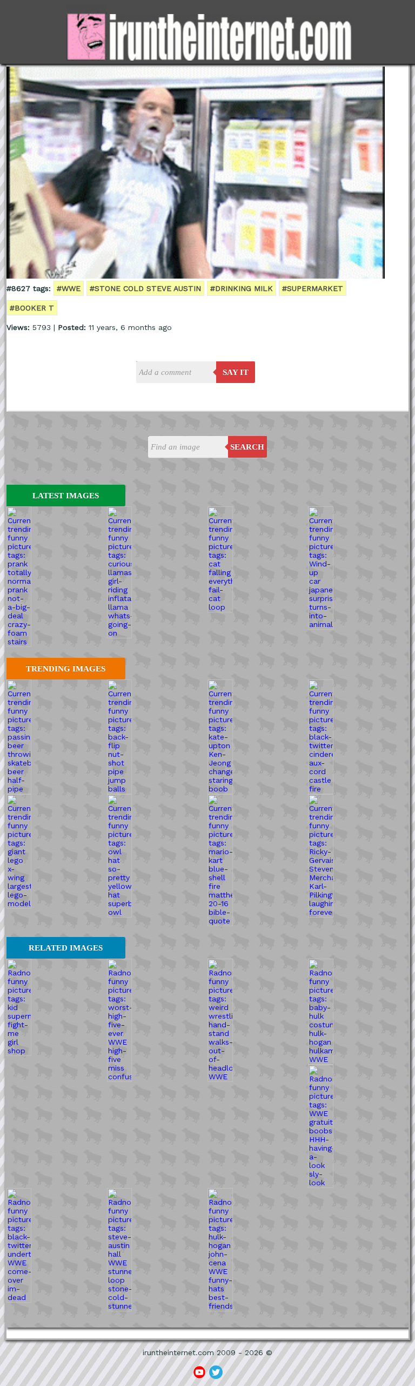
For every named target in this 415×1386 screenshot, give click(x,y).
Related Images (66, 947)
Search (247, 447)
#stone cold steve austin (145, 288)
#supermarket (312, 288)
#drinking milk (241, 288)
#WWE (69, 288)
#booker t (32, 307)
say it (236, 372)
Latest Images (65, 495)
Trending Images (65, 668)
